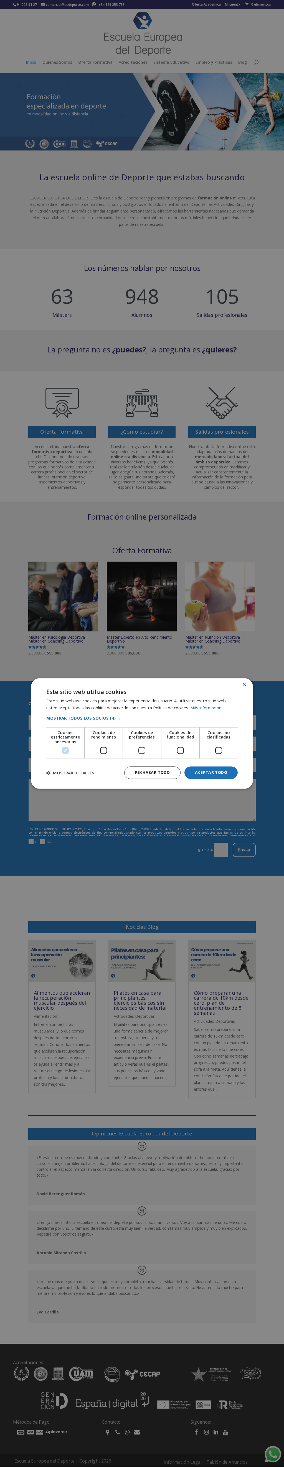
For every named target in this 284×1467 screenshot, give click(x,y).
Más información (205, 708)
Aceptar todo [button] (211, 772)
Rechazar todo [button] (152, 772)
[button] (142, 717)
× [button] (244, 685)
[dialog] (142, 733)
